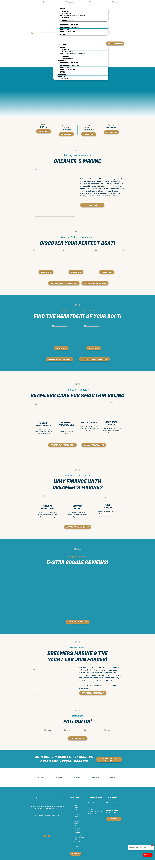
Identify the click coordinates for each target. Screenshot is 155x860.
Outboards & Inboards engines (72, 16)
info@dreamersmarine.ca (95, 3)
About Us (61, 39)
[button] (36, 730)
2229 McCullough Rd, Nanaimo (119, 3)
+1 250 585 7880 (70, 3)
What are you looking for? (49, 3)
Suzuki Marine (68, 20)
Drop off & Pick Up (67, 32)
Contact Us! (63, 41)
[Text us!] (147, 855)
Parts (62, 34)
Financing (62, 36)
